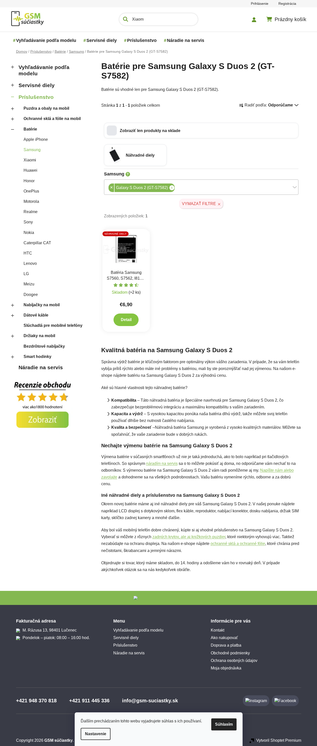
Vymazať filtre (199, 204)
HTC (28, 253)
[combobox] (201, 187)
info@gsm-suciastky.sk (150, 700)
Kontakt (217, 630)
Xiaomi (30, 160)
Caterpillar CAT (37, 243)
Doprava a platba (226, 645)
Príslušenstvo (36, 97)
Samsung (32, 150)
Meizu (29, 284)
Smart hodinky (37, 356)
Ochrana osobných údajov (234, 660)
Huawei (30, 170)
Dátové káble (36, 315)
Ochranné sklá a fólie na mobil (52, 118)
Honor (29, 181)
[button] (201, 130)
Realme (31, 212)
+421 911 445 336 (89, 700)
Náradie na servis (41, 367)
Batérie (30, 129)
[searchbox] (176, 188)
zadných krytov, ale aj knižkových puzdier (188, 537)
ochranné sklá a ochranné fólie (237, 543)
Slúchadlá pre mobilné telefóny (53, 325)
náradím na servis (162, 463)
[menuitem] (46, 40)
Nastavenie (95, 734)
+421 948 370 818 (36, 700)
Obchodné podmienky (230, 653)
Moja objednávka (226, 668)
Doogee (31, 294)
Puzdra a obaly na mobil (46, 108)
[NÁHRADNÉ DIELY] (126, 249)
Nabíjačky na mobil (42, 305)
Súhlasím (224, 724)
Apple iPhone (36, 139)
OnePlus (31, 191)
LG (26, 274)
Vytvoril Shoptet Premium (278, 740)
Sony (28, 222)
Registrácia (287, 4)
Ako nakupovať (224, 638)
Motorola (31, 201)
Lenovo (30, 263)
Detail (126, 320)
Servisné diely (37, 85)
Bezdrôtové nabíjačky (44, 346)
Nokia (29, 232)
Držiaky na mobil (39, 336)
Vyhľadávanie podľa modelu (44, 70)
